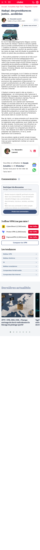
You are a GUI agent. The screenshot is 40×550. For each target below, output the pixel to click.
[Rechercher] (5, 2)
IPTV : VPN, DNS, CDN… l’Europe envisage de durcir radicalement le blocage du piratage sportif (15, 322)
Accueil (4, 7)
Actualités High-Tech (15, 7)
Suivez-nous (10, 25)
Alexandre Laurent (15, 19)
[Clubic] (20, 2)
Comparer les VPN (20, 243)
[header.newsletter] (9, 2)
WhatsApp (20, 166)
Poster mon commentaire (20, 211)
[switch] (33, 2)
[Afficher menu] (2, 2)
